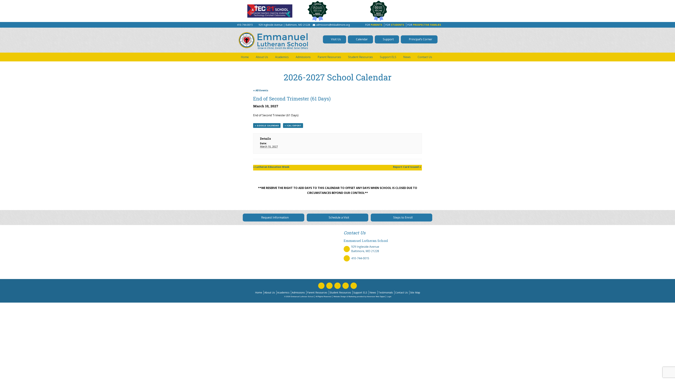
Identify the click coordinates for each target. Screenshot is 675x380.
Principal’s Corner (420, 39)
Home (245, 57)
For (373, 24)
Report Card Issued (407, 167)
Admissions (303, 57)
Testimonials (385, 292)
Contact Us (425, 57)
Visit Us (335, 39)
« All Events (260, 90)
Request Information (275, 217)
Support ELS (388, 57)
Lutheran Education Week (271, 167)
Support (388, 39)
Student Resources (360, 57)
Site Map (415, 292)
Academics (282, 57)
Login (389, 296)
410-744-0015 (360, 258)
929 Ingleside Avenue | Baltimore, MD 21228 (284, 24)
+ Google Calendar (267, 125)
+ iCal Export (293, 125)
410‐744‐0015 (245, 24)
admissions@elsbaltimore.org (333, 24)
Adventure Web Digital (376, 296)
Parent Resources (329, 57)
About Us (262, 57)
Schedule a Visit (338, 217)
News (407, 57)
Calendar (361, 39)
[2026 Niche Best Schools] (398, 11)
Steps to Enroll (403, 217)
